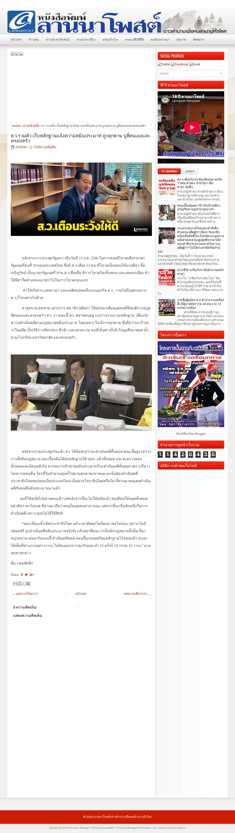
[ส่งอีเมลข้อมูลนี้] (15, 583)
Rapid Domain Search (172, 827)
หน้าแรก (16, 39)
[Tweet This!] (26, 574)
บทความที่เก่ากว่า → (137, 593)
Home (16, 125)
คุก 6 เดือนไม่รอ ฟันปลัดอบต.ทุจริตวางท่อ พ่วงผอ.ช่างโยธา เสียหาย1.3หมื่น (199, 183)
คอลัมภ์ (190, 171)
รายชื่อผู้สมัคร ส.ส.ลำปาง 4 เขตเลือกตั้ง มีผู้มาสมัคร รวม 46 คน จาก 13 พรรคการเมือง (200, 304)
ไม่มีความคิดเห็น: (45, 147)
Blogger (200, 433)
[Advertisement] (81, 89)
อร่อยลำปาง (110, 39)
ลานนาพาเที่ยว (86, 39)
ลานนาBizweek (134, 39)
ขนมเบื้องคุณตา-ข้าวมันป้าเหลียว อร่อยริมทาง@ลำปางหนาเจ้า (198, 207)
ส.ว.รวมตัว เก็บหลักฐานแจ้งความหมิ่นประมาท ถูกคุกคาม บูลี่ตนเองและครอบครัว (80, 138)
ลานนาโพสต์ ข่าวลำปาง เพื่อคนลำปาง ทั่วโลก (123, 817)
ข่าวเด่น (34, 39)
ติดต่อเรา (198, 39)
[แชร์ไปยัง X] (24, 583)
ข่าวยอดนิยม (169, 171)
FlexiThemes (70, 827)
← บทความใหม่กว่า (25, 593)
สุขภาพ (181, 39)
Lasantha (109, 827)
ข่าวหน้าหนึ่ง (31, 125)
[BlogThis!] (19, 583)
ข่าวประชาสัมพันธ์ (58, 39)
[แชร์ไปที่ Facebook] (28, 583)
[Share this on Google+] (32, 574)
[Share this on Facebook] (22, 574)
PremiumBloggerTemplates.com (136, 827)
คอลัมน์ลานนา (160, 39)
